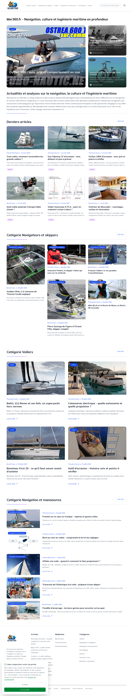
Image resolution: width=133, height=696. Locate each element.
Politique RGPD (65, 688)
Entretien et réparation (87, 661)
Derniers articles (31, 5)
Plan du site (88, 688)
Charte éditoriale (77, 688)
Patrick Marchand (13, 153)
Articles (34, 634)
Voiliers (56, 5)
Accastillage (82, 5)
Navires (89, 5)
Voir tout (120, 121)
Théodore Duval (53, 153)
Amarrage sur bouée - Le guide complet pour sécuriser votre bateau (41, 641)
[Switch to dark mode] (124, 5)
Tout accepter (25, 690)
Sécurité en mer (84, 657)
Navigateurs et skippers (45, 5)
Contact (56, 688)
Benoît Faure (11, 203)
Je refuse (25, 685)
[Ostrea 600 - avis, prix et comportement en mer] (46, 56)
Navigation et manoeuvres (68, 5)
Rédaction (59, 634)
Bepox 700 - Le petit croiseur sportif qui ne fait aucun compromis (40, 650)
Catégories (84, 634)
